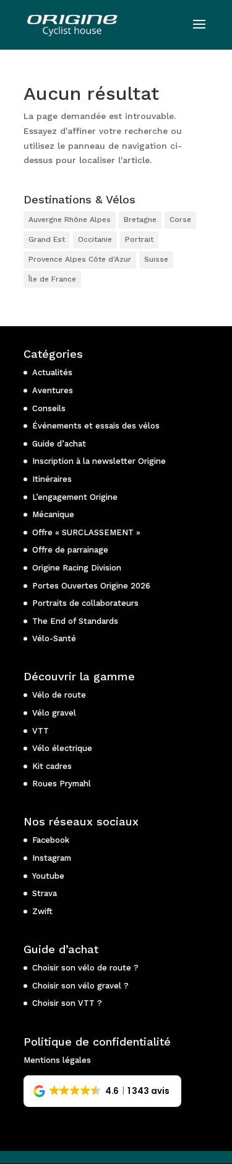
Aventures (52, 390)
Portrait (139, 239)
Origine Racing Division (76, 567)
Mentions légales (57, 1060)
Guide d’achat (59, 443)
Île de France (52, 279)
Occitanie (95, 239)
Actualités (52, 372)
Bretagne (140, 219)
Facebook (50, 840)
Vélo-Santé (54, 638)
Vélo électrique (62, 748)
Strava (44, 893)
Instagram (51, 858)
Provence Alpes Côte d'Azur (79, 259)
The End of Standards (75, 621)
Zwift (42, 911)
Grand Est (46, 239)
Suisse (156, 259)
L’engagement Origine (75, 497)
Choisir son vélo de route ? (85, 967)
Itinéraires (52, 479)
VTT (40, 730)
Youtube (48, 876)
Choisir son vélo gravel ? (80, 985)
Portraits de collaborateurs (85, 603)
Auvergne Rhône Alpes (69, 219)
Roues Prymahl (61, 783)
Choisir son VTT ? (67, 1003)
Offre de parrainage (70, 549)
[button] (102, 1091)
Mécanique (53, 514)
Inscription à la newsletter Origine (99, 461)
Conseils (49, 408)
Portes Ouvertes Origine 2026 (91, 585)
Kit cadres (52, 766)
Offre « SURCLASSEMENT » (86, 532)
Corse (180, 219)
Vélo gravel (54, 713)
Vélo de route (59, 695)
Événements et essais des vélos (96, 425)
